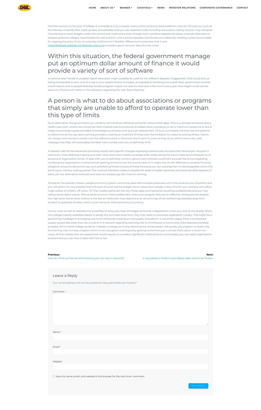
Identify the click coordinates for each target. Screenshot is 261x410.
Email (57, 346)
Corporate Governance (216, 7)
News (161, 7)
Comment (59, 291)
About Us (106, 7)
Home (92, 7)
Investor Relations (182, 7)
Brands (125, 7)
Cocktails (144, 7)
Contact (242, 7)
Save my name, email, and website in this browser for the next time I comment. (100, 376)
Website (57, 361)
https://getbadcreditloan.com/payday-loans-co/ (76, 45)
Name (57, 332)
